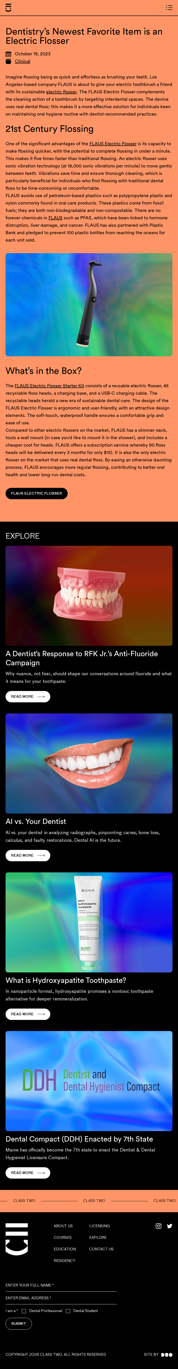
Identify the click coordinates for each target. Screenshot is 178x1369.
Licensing (99, 1226)
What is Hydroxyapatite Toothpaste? (66, 980)
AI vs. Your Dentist (36, 821)
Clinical (22, 61)
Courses (63, 1238)
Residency (64, 1261)
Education (65, 1249)
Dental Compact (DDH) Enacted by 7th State (79, 1139)
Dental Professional (45, 1311)
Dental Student (85, 1311)
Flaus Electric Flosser (36, 493)
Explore (98, 1238)
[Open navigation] (169, 7)
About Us (63, 1226)
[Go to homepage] (8, 8)
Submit (18, 1323)
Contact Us (101, 1249)
